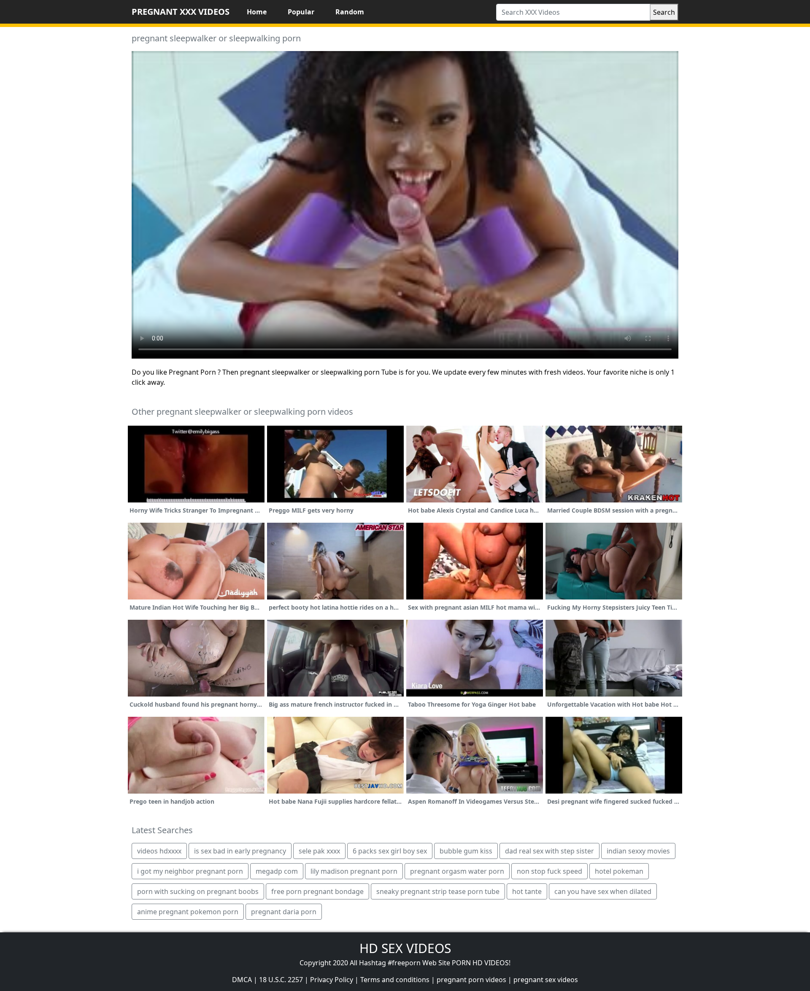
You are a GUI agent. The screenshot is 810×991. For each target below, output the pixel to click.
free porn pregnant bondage (317, 891)
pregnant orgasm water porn (457, 871)
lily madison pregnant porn (353, 871)
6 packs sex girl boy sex (390, 851)
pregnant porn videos (471, 979)
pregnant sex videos (545, 979)
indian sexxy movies (638, 851)
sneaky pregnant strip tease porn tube (438, 891)
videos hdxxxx (159, 851)
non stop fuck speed (549, 871)
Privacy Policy (331, 979)
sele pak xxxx (319, 851)
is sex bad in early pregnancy (240, 851)
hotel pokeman (619, 871)
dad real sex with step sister (549, 851)
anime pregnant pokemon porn (187, 911)
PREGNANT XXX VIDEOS (181, 11)
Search (664, 12)
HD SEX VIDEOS (405, 948)
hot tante (527, 891)
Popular (301, 11)
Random (349, 11)
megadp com (277, 871)
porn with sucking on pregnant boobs (198, 891)
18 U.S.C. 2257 (281, 979)
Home (257, 11)
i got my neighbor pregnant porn (190, 871)
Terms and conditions (394, 979)
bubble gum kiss (466, 851)
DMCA (242, 979)
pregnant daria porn (283, 911)
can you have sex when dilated (602, 891)
